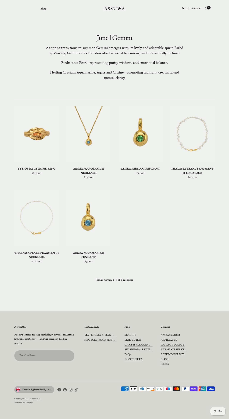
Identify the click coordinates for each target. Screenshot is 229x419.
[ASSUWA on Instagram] (71, 390)
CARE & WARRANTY (139, 345)
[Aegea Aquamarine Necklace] (88, 134)
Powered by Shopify (23, 403)
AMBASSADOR (170, 335)
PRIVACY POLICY (172, 345)
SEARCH (130, 335)
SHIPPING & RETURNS (140, 349)
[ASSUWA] (114, 8)
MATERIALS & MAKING (100, 335)
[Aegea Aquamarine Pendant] (88, 218)
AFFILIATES (169, 340)
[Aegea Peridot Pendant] (140, 134)
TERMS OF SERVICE (174, 349)
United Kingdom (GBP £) (34, 390)
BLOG (164, 359)
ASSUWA (36, 399)
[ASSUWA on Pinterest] (65, 390)
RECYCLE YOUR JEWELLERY (103, 340)
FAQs (128, 354)
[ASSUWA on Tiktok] (76, 390)
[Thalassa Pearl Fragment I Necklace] (36, 218)
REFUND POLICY (172, 354)
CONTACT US (134, 359)
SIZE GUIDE (133, 340)
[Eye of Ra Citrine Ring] (36, 134)
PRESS (165, 364)
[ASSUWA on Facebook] (59, 390)
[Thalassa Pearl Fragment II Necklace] (192, 134)
